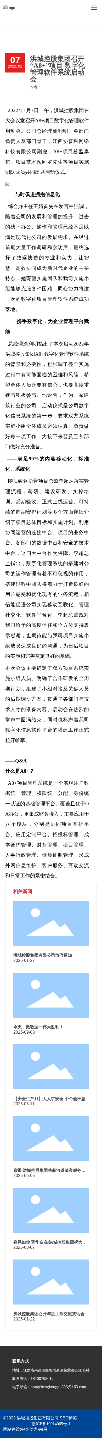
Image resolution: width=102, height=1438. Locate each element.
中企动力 (29, 1429)
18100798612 (42, 1378)
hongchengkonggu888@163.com (58, 1387)
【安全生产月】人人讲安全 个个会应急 (49, 1098)
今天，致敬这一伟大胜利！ (38, 1027)
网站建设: (12, 1429)
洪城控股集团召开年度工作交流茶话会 (48, 1314)
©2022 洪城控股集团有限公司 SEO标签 (40, 1418)
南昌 (43, 1429)
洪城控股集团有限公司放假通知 (42, 955)
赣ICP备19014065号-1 (51, 1424)
